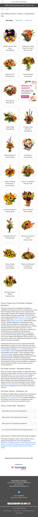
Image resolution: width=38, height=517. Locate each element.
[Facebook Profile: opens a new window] (19, 492)
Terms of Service (7, 510)
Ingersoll (15, 446)
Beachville (33, 442)
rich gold (11, 350)
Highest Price (19, 20)
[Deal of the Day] (28, 92)
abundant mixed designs (16, 320)
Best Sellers (9, 20)
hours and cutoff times (13, 397)
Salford (30, 446)
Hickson (3, 444)
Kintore (26, 446)
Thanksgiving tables (6, 354)
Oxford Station (25, 442)
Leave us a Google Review (19, 497)
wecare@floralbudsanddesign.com (19, 486)
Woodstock (4, 442)
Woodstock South (19, 444)
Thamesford (9, 444)
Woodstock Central (6, 446)
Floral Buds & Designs (19, 1)
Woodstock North (30, 444)
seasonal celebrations (12, 384)
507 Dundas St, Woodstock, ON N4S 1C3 (19, 482)
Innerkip (20, 446)
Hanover (17, 442)
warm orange (20, 349)
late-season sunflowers (24, 317)
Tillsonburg (11, 442)
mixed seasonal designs (18, 375)
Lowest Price (28, 20)
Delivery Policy (19, 512)
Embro (3, 448)
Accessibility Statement (27, 510)
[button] (34, 513)
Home (2, 9)
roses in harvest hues (20, 319)
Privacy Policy (17, 510)
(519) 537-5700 (19, 484)
